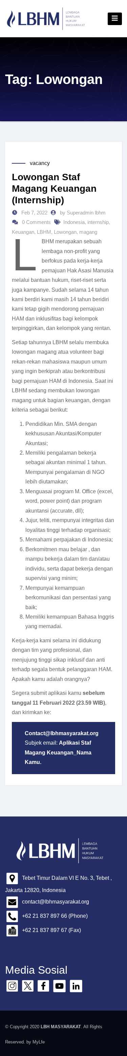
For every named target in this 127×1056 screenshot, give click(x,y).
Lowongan (65, 232)
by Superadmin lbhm (83, 212)
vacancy (40, 163)
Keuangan (23, 232)
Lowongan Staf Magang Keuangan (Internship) (54, 188)
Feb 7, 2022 (33, 212)
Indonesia (74, 222)
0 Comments (36, 222)
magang (88, 232)
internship (98, 222)
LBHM (44, 232)
